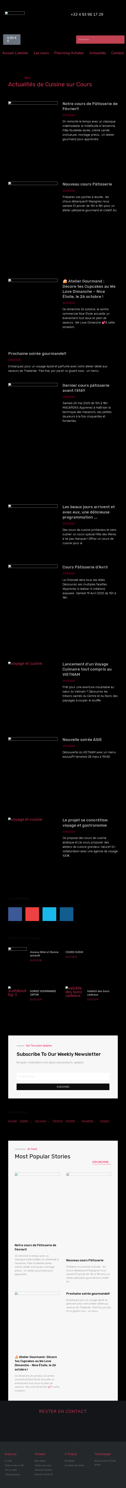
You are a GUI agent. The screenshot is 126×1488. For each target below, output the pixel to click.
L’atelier (21, 53)
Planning (62, 53)
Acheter (77, 53)
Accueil (8, 53)
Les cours (41, 53)
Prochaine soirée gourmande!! (37, 353)
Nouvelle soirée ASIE (82, 739)
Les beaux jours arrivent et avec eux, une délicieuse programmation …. (89, 512)
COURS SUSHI (74, 952)
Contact (117, 53)
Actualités (97, 53)
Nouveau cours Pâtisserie (87, 184)
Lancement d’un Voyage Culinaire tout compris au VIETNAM (87, 669)
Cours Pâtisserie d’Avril (85, 567)
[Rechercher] (120, 39)
